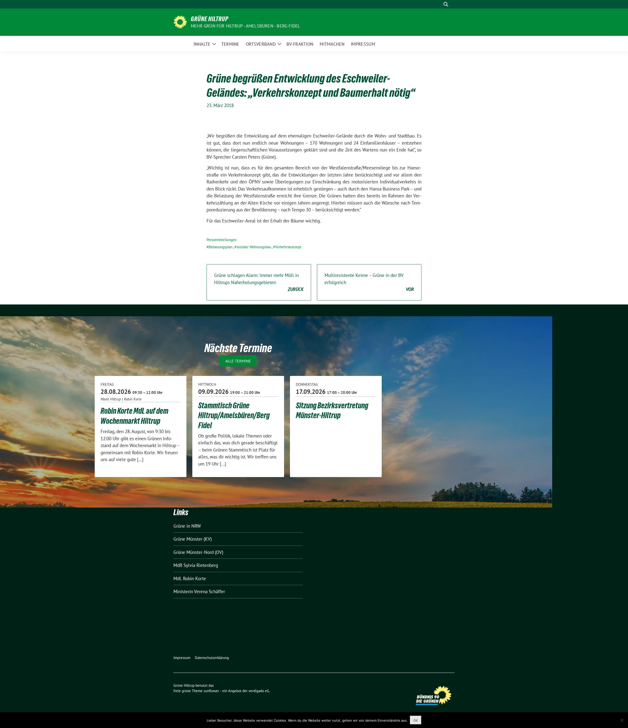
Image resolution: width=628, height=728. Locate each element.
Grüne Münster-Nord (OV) (198, 552)
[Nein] (621, 720)
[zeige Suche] (446, 4)
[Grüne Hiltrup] (180, 22)
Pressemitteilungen (221, 239)
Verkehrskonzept (288, 247)
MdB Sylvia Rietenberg (195, 565)
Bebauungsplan (220, 247)
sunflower (211, 690)
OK (415, 720)
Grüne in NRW (187, 526)
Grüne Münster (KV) (192, 539)
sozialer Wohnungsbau (253, 247)
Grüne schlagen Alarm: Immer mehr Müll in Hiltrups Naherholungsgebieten (258, 282)
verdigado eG (259, 690)
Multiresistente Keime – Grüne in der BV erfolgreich (369, 282)
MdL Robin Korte (189, 578)
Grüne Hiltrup (209, 19)
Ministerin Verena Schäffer (199, 591)
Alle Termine (238, 360)
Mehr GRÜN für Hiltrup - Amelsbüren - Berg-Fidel (245, 26)
